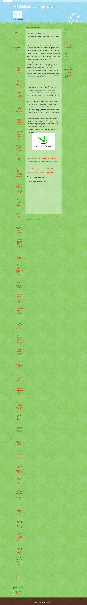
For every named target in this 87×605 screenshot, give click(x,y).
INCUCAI (66, 49)
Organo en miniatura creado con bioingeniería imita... (19, 426)
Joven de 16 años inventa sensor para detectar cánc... (19, 414)
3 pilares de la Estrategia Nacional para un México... (19, 542)
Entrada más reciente (31, 217)
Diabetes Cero (67, 61)
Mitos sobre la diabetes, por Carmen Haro (19, 165)
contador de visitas (16, 28)
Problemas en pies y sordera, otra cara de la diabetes (19, 243)
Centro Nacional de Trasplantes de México (68, 63)
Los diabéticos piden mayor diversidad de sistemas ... (19, 287)
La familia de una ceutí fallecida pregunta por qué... (19, 102)
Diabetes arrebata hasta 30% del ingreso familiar (19, 247)
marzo (17, 572)
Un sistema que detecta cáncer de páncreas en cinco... (19, 107)
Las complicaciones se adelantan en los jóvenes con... (19, 466)
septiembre (18, 559)
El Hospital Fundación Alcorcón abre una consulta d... (19, 511)
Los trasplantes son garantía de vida (19, 307)
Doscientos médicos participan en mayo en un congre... (18, 312)
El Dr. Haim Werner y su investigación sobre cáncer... (19, 141)
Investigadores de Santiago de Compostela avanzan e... (19, 258)
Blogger (50, 602)
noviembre (18, 60)
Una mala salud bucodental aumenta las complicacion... (19, 91)
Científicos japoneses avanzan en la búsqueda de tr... (19, 547)
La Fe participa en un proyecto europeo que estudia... (19, 355)
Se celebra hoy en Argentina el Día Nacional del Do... (19, 437)
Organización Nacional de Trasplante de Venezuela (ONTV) (68, 38)
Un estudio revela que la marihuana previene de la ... (19, 136)
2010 (16, 583)
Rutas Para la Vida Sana (19, 506)
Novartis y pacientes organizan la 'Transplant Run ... (19, 398)
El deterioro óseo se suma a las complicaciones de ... (19, 223)
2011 (16, 581)
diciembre (18, 57)
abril (17, 570)
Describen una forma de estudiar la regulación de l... (19, 319)
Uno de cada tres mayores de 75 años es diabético (19, 252)
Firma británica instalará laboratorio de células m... (19, 229)
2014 (16, 54)
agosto (17, 561)
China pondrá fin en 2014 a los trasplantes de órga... (19, 409)
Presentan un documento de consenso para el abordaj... (19, 130)
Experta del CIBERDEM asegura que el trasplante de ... (19, 349)
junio (17, 565)
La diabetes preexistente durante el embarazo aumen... (18, 75)
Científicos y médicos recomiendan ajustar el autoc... (18, 281)
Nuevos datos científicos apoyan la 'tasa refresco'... (19, 553)
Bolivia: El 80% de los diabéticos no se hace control (19, 432)
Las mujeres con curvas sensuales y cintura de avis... (19, 192)
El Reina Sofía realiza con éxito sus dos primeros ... (18, 298)
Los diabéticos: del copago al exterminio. (19, 494)
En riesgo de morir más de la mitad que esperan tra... (19, 197)
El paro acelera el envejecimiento (19, 233)
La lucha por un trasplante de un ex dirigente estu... (19, 360)
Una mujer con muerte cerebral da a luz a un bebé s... (19, 371)
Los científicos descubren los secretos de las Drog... (19, 449)
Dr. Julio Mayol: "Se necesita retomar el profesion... (19, 68)
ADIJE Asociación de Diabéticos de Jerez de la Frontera (68, 76)
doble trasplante (40, 172)
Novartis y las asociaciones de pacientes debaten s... (19, 339)
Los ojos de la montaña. (18, 503)
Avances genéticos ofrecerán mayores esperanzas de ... (19, 152)
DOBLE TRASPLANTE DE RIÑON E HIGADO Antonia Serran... (19, 158)
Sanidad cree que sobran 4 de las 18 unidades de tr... (19, 478)
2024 (16, 49)
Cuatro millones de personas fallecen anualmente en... (19, 392)
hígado (50, 172)
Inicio (44, 217)
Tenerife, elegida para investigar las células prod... (19, 344)
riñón (53, 172)
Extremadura (46, 172)
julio (17, 563)
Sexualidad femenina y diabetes (18, 275)
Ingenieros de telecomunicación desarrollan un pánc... (19, 366)
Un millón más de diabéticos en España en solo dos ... (19, 113)
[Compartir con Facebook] (31, 170)
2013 (16, 56)
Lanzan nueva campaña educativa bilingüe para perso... (19, 443)
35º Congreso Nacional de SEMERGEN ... (19, 454)
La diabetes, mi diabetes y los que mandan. (68, 41)
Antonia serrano (34, 172)
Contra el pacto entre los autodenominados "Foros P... (19, 63)
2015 (16, 52)
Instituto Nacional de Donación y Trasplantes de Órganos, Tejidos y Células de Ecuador (68, 45)
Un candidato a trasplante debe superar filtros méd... (19, 263)
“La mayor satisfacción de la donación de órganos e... (19, 527)
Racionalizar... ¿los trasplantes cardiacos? (19, 271)
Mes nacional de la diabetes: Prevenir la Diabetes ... (19, 178)
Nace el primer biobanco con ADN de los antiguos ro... (19, 325)
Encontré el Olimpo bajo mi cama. (68, 58)
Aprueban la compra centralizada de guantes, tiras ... (19, 484)
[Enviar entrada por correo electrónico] (52, 168)
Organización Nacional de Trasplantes (68, 34)
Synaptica (66, 31)
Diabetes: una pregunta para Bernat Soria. (19, 387)
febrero (17, 574)
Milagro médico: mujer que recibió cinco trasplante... (19, 146)
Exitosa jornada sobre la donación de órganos (18, 420)
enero (17, 576)
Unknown (16, 594)
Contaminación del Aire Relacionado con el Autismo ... (19, 124)
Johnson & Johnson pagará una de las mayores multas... (19, 473)
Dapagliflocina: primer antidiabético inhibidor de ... (19, 489)
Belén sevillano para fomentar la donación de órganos (19, 97)
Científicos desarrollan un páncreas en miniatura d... (19, 292)
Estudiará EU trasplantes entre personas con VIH (19, 207)
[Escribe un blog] (28, 170)
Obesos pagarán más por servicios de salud (18, 499)
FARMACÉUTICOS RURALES (68, 55)
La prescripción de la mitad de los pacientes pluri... (19, 202)
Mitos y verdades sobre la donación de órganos (19, 532)
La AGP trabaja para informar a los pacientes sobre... (19, 303)
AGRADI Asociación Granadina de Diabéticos (68, 73)
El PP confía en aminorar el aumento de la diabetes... (19, 376)
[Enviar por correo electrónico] (27, 170)
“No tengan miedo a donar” (19, 267)
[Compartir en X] (30, 170)
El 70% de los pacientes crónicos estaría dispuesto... (19, 460)
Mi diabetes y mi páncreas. (35, 6)
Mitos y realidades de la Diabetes (19, 329)
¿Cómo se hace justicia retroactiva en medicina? (19, 516)
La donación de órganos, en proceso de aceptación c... (19, 237)
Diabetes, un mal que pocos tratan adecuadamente (19, 183)
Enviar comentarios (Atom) (36, 219)
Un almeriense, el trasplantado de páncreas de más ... (19, 521)
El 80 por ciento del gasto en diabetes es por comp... (19, 333)
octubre (17, 557)
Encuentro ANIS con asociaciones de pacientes (19, 212)
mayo (17, 567)
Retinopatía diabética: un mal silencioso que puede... (19, 86)
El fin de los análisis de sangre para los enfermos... (19, 80)
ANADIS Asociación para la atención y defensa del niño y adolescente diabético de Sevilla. (68, 68)
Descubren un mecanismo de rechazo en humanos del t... (19, 118)
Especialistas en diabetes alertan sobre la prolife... (19, 169)
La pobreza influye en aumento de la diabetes (19, 537)
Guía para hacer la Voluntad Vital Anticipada (67, 52)
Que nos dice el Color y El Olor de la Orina (19, 187)
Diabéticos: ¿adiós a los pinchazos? (19, 174)
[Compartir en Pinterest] (32, 170)
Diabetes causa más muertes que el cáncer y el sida (19, 382)
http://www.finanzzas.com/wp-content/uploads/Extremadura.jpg (42, 158)
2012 (16, 578)
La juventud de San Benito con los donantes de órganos (19, 218)
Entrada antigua (57, 217)
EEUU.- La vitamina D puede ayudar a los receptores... (19, 403)
